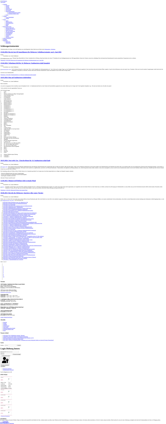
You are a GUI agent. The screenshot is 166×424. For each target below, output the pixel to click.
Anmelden (3, 366)
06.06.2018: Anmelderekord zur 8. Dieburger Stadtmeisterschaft (16, 247)
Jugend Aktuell (6, 325)
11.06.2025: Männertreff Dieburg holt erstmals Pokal (18, 181)
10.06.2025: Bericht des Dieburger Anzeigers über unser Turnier (22, 193)
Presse (4, 330)
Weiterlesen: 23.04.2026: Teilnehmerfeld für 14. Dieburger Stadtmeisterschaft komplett (18, 74)
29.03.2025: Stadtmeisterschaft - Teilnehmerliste (13, 207)
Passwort (2, 353)
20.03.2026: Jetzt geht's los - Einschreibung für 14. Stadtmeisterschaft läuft (25, 160)
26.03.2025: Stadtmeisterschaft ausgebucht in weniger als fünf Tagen (17, 208)
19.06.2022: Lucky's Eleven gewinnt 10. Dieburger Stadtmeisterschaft (17, 226)
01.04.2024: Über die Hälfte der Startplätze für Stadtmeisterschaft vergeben (18, 218)
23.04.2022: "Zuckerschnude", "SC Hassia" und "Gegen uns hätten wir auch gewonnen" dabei (22, 237)
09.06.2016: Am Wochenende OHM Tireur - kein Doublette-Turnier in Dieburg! (19, 257)
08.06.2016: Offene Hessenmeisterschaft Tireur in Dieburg (15, 258)
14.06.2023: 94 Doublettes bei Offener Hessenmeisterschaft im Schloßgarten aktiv (20, 222)
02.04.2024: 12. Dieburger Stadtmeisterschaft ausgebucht (15, 217)
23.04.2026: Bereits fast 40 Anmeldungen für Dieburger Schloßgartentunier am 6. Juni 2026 (31, 52)
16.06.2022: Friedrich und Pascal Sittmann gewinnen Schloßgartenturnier (18, 228)
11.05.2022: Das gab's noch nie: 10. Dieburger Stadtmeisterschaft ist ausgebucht (19, 230)
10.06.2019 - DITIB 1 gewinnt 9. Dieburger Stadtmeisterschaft (16, 240)
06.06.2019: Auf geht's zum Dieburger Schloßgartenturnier (15, 243)
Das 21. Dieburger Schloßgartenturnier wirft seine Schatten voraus (16, 215)
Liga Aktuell (5, 327)
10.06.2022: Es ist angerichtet (9, 229)
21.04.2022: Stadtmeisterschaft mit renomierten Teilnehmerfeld (16, 238)
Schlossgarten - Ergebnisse (49, 49)
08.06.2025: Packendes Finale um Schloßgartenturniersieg (15, 203)
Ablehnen (7, 422)
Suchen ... (3, 345)
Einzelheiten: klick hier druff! (6, 292)
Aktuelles (5, 324)
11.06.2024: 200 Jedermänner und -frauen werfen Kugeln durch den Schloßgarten (20, 212)
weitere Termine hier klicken (6, 317)
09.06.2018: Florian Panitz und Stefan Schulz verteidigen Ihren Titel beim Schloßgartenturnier (22, 245)
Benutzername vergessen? (8, 369)
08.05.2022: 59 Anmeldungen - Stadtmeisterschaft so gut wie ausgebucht (18, 232)
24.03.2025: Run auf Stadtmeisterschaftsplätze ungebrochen (15, 209)
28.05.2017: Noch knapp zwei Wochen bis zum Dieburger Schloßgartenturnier (19, 252)
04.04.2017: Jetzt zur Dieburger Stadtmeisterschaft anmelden (15, 253)
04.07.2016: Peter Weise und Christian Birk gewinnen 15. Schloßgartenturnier (19, 254)
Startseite (5, 322)
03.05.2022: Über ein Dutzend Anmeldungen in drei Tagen (15, 235)
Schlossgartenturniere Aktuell (9, 328)
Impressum (11, 423)
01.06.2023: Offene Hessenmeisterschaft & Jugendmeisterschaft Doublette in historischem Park (22, 223)
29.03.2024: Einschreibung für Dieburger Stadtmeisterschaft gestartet (17, 219)
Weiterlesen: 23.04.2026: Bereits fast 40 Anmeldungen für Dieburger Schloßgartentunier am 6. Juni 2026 (22, 60)
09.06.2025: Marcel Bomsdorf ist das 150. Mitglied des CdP (15, 202)
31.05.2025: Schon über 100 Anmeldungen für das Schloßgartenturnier (17, 205)
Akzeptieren (2, 422)
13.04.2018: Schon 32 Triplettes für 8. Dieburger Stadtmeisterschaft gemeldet (19, 249)
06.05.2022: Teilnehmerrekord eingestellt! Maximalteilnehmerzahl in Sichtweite (19, 233)
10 (3, 276)
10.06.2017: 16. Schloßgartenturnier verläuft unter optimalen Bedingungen (18, 251)
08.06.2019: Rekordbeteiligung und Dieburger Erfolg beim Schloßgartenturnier (19, 242)
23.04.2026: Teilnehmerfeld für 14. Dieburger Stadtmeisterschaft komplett (25, 63)
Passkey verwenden (5, 365)
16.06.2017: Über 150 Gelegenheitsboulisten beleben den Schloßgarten (17, 250)
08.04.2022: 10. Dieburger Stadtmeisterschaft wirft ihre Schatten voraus (17, 239)
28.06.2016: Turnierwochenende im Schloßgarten (13, 256)
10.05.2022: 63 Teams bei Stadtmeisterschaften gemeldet (14, 231)
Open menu (3, 2)
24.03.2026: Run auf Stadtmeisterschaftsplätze (16, 77)
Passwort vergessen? (7, 368)
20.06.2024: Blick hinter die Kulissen (10, 211)
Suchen (19, 345)
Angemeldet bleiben (6, 355)
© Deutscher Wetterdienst (5, 416)
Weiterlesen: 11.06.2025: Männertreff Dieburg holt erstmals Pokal (14, 190)
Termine (4, 323)
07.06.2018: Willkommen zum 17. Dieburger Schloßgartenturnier (16, 246)
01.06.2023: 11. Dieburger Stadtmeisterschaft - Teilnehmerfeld (16, 224)
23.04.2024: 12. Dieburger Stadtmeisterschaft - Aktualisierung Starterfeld (18, 216)
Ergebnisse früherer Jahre (8, 329)
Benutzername (3, 351)
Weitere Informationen (4, 423)
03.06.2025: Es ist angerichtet (9, 204)
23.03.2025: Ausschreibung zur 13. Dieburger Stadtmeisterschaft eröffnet (18, 210)
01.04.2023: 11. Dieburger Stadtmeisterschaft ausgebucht (14, 225)
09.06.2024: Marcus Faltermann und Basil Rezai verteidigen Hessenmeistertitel (19, 214)
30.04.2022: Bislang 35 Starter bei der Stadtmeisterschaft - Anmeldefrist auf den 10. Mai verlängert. (23, 236)
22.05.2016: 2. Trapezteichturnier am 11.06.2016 (13, 259)
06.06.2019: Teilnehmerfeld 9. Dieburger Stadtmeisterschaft (15, 244)
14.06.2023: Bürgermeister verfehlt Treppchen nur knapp (14, 221)
